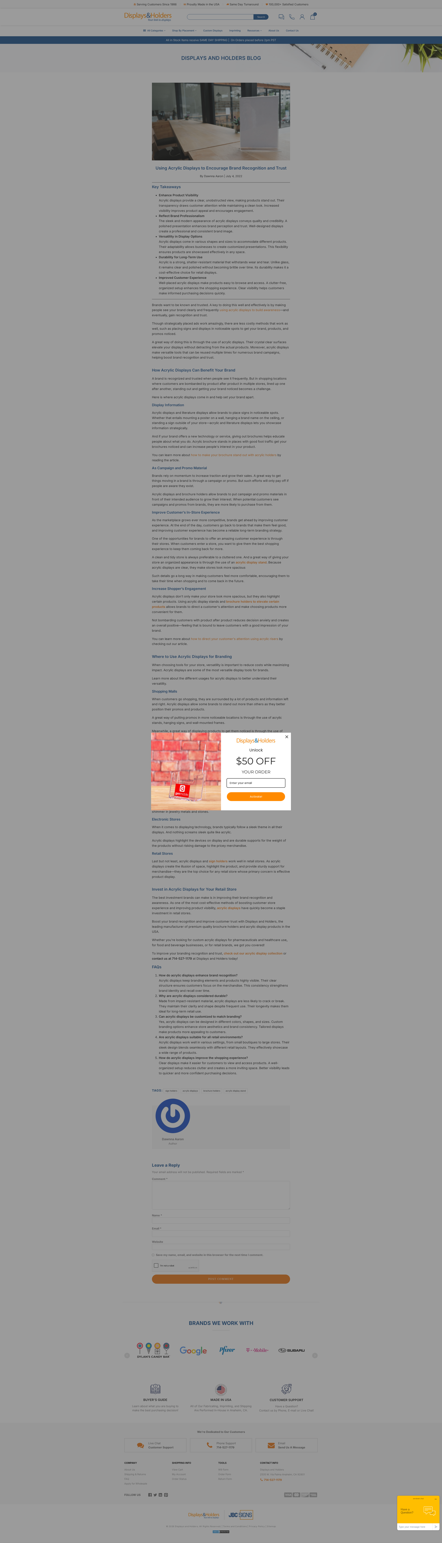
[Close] (287, 737)
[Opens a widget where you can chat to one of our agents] (418, 1512)
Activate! (256, 797)
